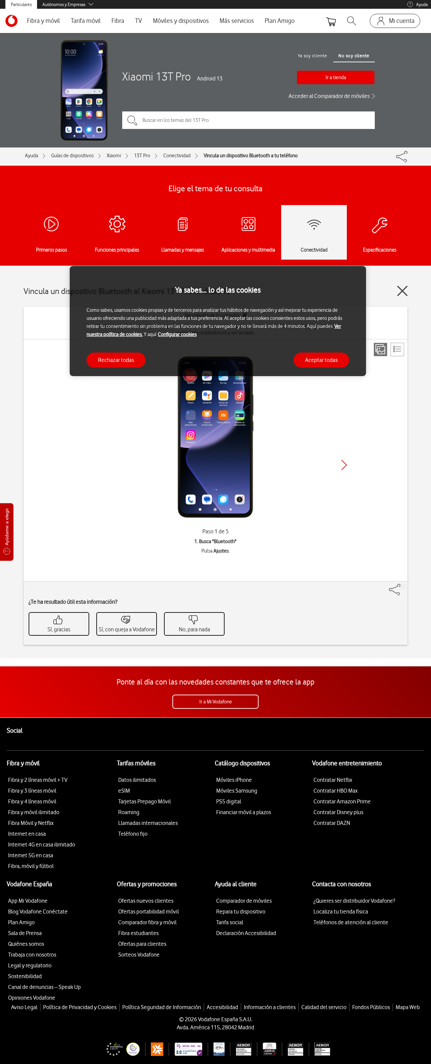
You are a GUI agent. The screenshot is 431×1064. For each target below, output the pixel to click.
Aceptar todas (321, 360)
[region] (218, 321)
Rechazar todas (116, 360)
